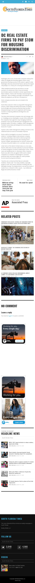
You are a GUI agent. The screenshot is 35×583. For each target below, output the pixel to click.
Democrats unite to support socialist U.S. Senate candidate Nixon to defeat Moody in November (21, 462)
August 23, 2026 (20, 465)
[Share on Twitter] (30, 56)
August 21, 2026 (20, 475)
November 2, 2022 (5, 58)
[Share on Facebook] (27, 56)
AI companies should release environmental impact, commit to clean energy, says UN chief (15, 273)
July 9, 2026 (13, 225)
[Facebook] (22, 1)
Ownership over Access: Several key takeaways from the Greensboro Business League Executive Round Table (17, 222)
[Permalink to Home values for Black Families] (4, 568)
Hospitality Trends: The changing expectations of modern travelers (15, 248)
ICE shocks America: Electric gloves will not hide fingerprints (21, 482)
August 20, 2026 (20, 484)
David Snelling (6, 225)
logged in (10, 316)
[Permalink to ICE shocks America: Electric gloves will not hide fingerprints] (4, 483)
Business (4, 30)
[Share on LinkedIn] (33, 56)
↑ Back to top (17, 580)
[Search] (3, 1)
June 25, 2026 (14, 251)
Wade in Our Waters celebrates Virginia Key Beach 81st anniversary (20, 472)
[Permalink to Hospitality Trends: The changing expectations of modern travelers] (17, 261)
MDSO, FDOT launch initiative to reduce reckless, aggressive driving (21, 443)
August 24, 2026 (20, 446)
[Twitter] (29, 1)
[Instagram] (25, 1)
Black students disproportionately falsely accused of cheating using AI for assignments (20, 453)
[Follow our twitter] (3, 547)
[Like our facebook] (19, 547)
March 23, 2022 (19, 567)
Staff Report (12, 567)
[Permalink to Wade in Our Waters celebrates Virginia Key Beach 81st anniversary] (4, 474)
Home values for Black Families (17, 565)
